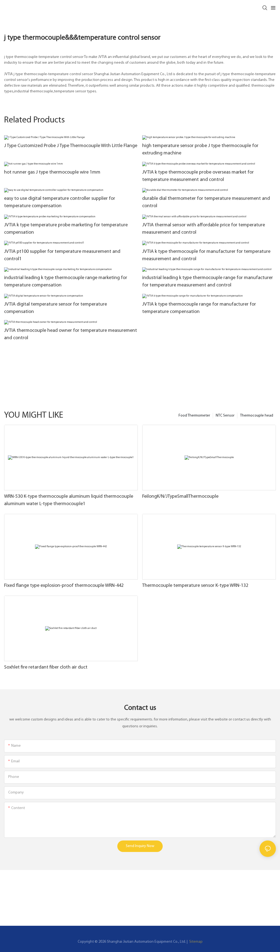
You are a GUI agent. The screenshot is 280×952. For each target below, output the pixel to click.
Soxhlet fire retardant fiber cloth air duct (46, 667)
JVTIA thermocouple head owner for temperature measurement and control (70, 334)
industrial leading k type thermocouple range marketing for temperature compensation (65, 282)
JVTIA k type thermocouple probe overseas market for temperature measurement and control (198, 176)
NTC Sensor (225, 416)
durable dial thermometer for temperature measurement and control (206, 202)
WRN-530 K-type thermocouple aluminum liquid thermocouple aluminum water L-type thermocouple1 (68, 500)
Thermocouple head (256, 416)
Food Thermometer (194, 416)
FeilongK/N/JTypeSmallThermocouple (180, 496)
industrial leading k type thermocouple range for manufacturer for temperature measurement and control (207, 282)
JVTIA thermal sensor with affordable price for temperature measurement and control (203, 229)
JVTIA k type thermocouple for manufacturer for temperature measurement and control (206, 255)
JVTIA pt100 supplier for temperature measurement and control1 (62, 255)
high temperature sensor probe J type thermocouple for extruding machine (200, 149)
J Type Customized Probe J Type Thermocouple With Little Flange (70, 145)
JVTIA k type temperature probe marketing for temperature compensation (66, 229)
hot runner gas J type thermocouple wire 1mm (52, 172)
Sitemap (195, 942)
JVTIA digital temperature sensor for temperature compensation (55, 308)
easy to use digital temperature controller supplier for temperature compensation (59, 202)
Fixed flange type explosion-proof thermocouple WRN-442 (64, 585)
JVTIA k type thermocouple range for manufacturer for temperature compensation (199, 308)
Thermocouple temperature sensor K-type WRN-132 (195, 585)
